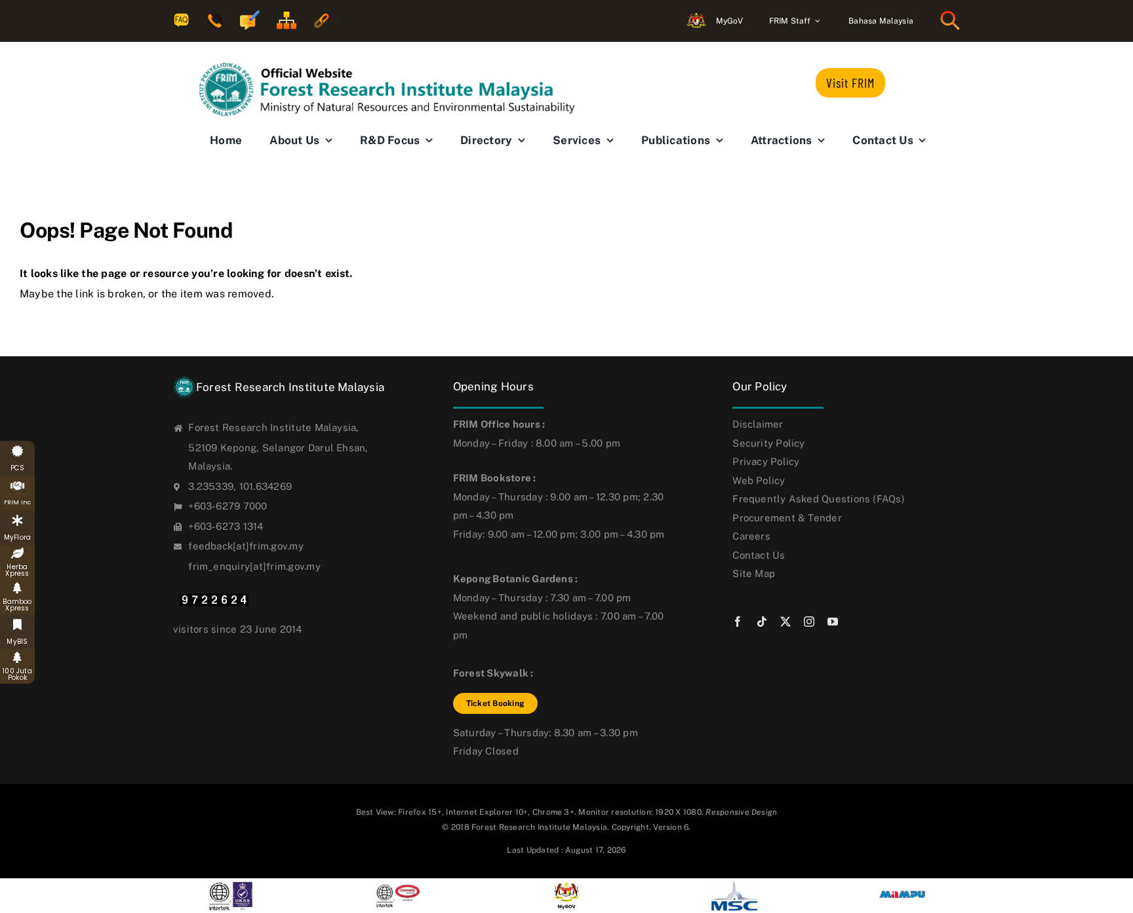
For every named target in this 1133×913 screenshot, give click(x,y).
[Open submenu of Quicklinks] (336, 21)
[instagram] (809, 621)
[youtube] (832, 621)
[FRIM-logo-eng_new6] (396, 68)
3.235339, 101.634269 (240, 486)
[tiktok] (762, 621)
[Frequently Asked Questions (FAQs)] (181, 21)
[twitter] (785, 621)
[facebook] (737, 621)
